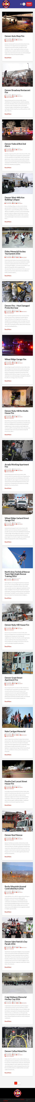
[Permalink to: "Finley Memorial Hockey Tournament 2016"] (17, 237)
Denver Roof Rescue (13, 835)
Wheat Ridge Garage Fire (15, 359)
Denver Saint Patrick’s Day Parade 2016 (16, 942)
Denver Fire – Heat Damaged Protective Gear (17, 306)
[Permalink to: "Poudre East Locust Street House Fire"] (17, 769)
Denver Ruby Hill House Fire (17, 625)
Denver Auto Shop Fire (14, 36)
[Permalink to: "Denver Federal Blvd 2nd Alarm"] (17, 129)
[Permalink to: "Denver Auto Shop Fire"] (17, 22)
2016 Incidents (8, 39)
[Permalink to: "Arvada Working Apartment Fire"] (17, 450)
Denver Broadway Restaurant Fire (17, 91)
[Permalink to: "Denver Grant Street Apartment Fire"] (17, 663)
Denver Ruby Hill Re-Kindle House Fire (16, 412)
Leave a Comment (10, 41)
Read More (8, 57)
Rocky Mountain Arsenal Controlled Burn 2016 (15, 887)
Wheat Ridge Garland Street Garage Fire (17, 519)
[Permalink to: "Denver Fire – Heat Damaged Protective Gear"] (17, 291)
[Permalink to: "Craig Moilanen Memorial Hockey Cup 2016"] (17, 983)
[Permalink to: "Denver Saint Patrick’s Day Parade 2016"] (17, 927)
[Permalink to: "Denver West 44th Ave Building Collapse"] (17, 183)
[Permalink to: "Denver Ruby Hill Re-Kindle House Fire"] (17, 396)
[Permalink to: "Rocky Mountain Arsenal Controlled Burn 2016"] (17, 872)
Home (14, 39)
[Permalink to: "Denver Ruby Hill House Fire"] (17, 612)
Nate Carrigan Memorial (15, 731)
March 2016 (19, 39)
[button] (21, 4)
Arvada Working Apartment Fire (17, 465)
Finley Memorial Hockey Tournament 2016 (15, 252)
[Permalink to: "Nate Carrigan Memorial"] (17, 717)
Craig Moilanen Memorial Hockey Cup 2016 (16, 998)
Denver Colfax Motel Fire (16, 1051)
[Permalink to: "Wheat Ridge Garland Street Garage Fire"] (17, 504)
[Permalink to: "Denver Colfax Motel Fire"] (17, 1037)
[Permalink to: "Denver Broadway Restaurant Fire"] (17, 75)
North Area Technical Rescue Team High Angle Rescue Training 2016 (17, 574)
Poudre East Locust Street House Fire (16, 782)
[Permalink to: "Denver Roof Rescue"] (17, 821)
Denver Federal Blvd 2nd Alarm (15, 145)
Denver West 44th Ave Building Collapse (14, 198)
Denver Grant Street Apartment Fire (13, 678)
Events (14, 257)
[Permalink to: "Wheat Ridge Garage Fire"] (17, 345)
